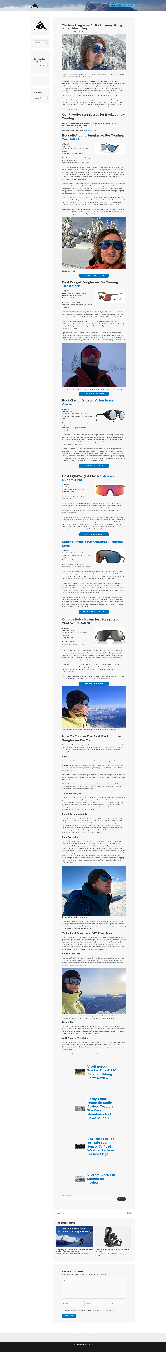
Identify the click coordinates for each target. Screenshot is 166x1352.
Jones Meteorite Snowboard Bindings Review (112, 1250)
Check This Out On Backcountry (94, 612)
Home (113, 5)
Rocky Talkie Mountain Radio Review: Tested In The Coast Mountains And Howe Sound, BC (100, 1108)
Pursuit (67, 572)
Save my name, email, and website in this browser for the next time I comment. (89, 1310)
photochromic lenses (113, 921)
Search (121, 1199)
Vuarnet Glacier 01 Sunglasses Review (101, 1178)
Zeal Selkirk (114, 123)
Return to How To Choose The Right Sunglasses (92, 1054)
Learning (120, 5)
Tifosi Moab (92, 125)
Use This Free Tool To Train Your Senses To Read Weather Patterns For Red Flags (101, 1146)
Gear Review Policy (103, 74)
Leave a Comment (68, 32)
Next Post (131, 1213)
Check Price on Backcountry (94, 394)
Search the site (67, 1195)
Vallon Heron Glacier (83, 128)
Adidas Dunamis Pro (89, 130)
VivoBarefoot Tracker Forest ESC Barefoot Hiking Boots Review (101, 1072)
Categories (37, 62)
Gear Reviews (83, 32)
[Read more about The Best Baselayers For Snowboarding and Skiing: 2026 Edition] (74, 1237)
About (130, 5)
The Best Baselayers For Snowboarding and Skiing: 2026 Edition (74, 1250)
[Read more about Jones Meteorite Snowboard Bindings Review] (113, 1236)
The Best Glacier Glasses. (70, 109)
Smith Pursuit (95, 924)
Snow (119, 1254)
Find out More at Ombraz (94, 684)
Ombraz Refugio (74, 619)
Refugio (90, 858)
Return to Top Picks (68, 1054)
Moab (119, 312)
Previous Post (58, 1213)
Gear (76, 32)
